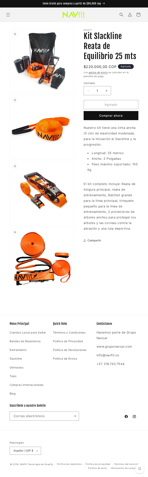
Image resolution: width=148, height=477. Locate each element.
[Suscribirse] (74, 416)
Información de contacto (124, 468)
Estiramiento (18, 349)
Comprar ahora (111, 115)
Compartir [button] (94, 240)
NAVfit (23, 464)
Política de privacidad (98, 464)
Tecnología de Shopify (40, 464)
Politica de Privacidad (68, 341)
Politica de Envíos (65, 358)
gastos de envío (98, 72)
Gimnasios (16, 367)
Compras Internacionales (27, 384)
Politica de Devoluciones (69, 349)
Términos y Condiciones (69, 332)
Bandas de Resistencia (25, 341)
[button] (8, 14)
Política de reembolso (69, 464)
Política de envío (97, 468)
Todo (13, 376)
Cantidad (89, 83)
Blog (13, 393)
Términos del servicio (126, 464)
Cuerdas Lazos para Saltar (28, 332)
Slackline (16, 358)
